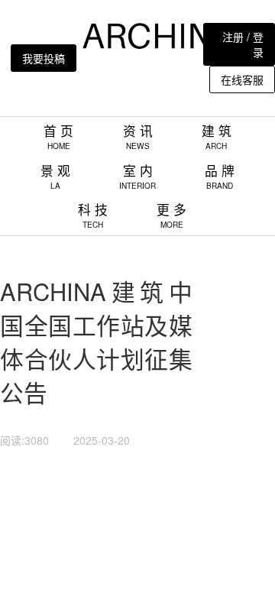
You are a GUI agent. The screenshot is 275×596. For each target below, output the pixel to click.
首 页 (58, 136)
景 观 (55, 176)
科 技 (93, 215)
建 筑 (216, 136)
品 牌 (220, 176)
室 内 (137, 176)
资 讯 (138, 136)
